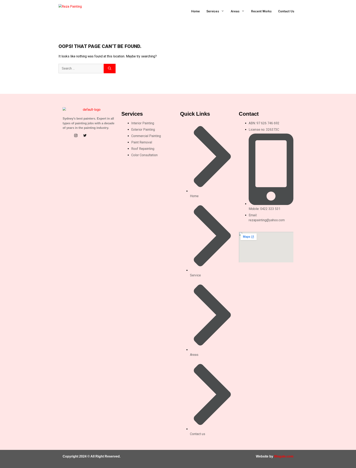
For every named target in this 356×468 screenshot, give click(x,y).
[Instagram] (76, 135)
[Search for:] (81, 68)
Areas (235, 11)
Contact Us (286, 11)
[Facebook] (67, 135)
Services (212, 11)
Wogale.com (283, 456)
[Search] (110, 68)
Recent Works (261, 11)
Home (195, 11)
